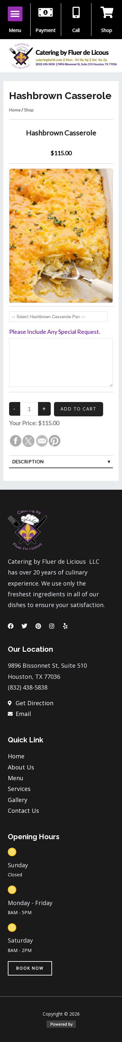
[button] (15, 14)
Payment (45, 30)
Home (14, 109)
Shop (106, 30)
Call (76, 30)
